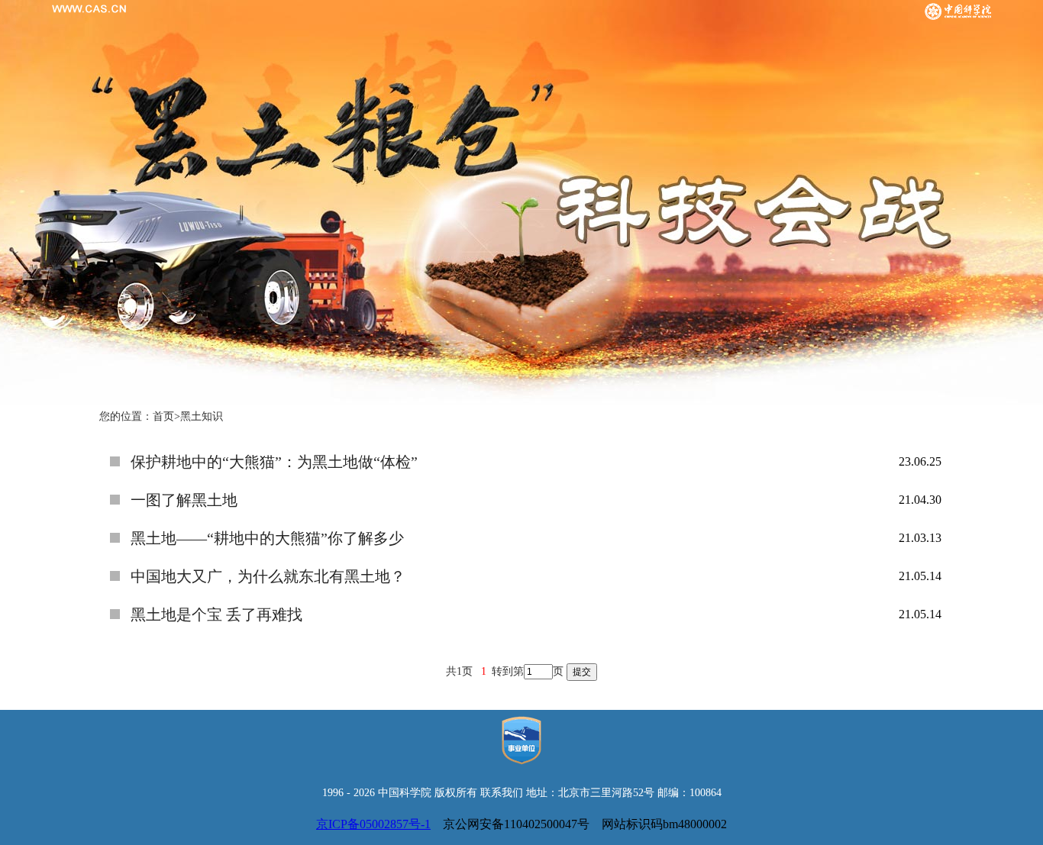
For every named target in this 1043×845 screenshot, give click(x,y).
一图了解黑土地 (184, 500)
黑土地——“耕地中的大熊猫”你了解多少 (267, 538)
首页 (163, 416)
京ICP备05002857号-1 (373, 824)
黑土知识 (201, 416)
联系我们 (501, 792)
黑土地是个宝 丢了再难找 (216, 614)
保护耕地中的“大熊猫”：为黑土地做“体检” (274, 461)
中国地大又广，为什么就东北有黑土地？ (268, 576)
